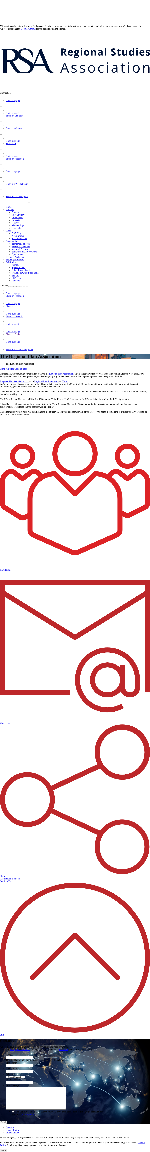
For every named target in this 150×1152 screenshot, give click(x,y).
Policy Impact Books (21, 270)
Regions (15, 275)
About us (10, 209)
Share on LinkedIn (14, 115)
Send (3, 1122)
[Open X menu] (1, 134)
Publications (11, 262)
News (8, 230)
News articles (18, 236)
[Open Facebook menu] (1, 149)
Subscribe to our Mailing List (19, 349)
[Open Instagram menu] (1, 164)
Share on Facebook (15, 158)
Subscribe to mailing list (17, 196)
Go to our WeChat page (17, 184)
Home (9, 207)
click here (63, 1049)
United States (20, 369)
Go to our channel (14, 128)
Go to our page (13, 100)
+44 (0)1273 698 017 (20, 1049)
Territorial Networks (21, 244)
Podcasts (16, 280)
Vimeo (65, 381)
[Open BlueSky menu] (9, 93)
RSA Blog (16, 233)
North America (7, 369)
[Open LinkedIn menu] (1, 106)
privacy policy (27, 1114)
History (15, 222)
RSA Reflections (19, 238)
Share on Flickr (13, 334)
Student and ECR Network (24, 251)
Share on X (11, 143)
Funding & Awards (15, 259)
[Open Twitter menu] (12, 286)
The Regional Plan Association (20, 364)
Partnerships (17, 228)
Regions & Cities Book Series (25, 272)
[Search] (29, 202)
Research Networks (21, 246)
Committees (17, 217)
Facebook (7, 878)
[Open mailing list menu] (1, 189)
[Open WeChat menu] (1, 177)
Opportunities (18, 254)
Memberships (18, 225)
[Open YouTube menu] (1, 121)
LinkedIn (16, 878)
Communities (12, 241)
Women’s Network (20, 249)
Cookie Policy (12, 1130)
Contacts (16, 220)
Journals (15, 265)
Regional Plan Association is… (14, 381)
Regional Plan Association (61, 373)
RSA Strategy (18, 215)
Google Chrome (28, 29)
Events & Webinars (15, 257)
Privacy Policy (12, 1132)
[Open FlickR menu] (21, 286)
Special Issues (18, 267)
